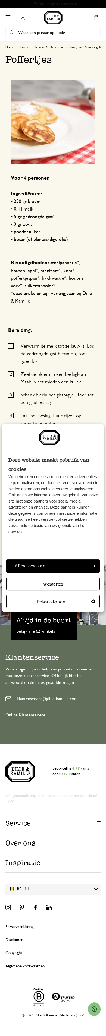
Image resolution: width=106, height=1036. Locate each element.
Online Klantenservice (25, 715)
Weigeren (53, 584)
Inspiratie (22, 863)
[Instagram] (8, 907)
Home (9, 47)
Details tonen (51, 601)
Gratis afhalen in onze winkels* (55, 4)
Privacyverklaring (19, 927)
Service (18, 823)
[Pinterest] (21, 907)
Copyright (13, 953)
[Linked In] (49, 907)
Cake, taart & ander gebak (86, 47)
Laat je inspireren (32, 47)
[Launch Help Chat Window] (94, 1009)
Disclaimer (14, 940)
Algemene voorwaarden (25, 966)
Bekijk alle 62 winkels (35, 631)
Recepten (56, 47)
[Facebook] (35, 907)
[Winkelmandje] (96, 17)
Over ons (20, 843)
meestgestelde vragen (54, 682)
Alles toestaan (30, 565)
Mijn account (22, 17)
